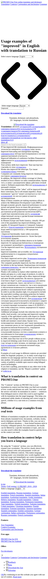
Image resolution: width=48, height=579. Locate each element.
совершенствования (32, 245)
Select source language (10, 56)
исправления (36, 298)
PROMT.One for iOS (9, 539)
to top (3, 484)
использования (21, 160)
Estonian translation (17, 508)
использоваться (28, 281)
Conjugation (28, 4)
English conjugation (25, 511)
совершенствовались (9, 267)
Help (10, 565)
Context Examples (8, 527)
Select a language (8, 489)
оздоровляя (35, 214)
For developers (7, 551)
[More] (4, 350)
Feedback (12, 562)
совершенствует (7, 154)
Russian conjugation (9, 515)
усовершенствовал (9, 172)
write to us (7, 371)
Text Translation (7, 525)
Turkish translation (21, 504)
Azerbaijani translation (18, 497)
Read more (17, 577)
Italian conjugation (18, 513)
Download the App (15, 568)
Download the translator (11, 113)
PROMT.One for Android (11, 541)
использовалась (39, 185)
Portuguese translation (33, 502)
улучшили (25, 149)
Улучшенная (6, 236)
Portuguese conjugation (35, 513)
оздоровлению (30, 334)
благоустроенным (16, 227)
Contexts (13, 4)
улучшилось (21, 167)
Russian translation (23, 493)
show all (4, 142)
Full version (11, 486)
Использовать (30, 247)
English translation (8, 493)
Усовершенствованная (36, 258)
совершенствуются (18, 176)
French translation (17, 495)
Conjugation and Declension (12, 529)
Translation (5, 4)
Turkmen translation (37, 504)
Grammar (43, 4)
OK (2, 575)
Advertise (12, 570)
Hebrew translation (8, 500)
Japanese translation (34, 508)
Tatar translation (7, 504)
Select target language (10, 106)
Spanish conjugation (9, 511)
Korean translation (17, 502)
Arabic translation (35, 497)
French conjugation (25, 515)
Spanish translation (32, 495)
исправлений (6, 196)
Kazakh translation (24, 500)
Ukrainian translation (24, 506)
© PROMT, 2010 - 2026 (27, 486)
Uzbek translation (8, 506)
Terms (3, 486)
